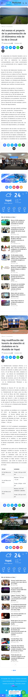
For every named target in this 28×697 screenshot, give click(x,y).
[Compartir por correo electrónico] (21, 47)
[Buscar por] (26, 3)
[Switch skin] (23, 3)
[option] (14, 161)
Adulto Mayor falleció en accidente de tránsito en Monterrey (17, 302)
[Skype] (10, 47)
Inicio (4, 26)
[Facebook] (3, 47)
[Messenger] (14, 47)
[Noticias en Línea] (12, 3)
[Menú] (2, 3)
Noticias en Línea (7, 43)
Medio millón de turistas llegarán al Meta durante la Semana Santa (18, 295)
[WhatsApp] (17, 47)
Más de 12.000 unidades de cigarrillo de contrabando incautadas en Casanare (18, 222)
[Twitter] (6, 47)
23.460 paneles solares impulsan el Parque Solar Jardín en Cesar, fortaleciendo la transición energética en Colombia (18, 258)
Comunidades (9, 26)
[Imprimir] (3, 51)
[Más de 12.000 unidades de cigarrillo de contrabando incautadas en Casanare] (5, 222)
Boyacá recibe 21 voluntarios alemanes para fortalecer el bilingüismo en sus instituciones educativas (14, 163)
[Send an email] (12, 43)
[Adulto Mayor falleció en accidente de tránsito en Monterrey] (5, 303)
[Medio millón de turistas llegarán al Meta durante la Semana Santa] (5, 295)
